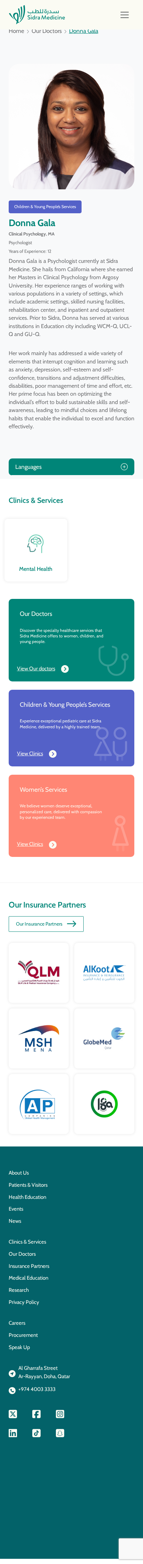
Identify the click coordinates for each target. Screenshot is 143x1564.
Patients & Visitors (28, 1185)
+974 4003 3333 (37, 1389)
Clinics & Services (27, 1242)
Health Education (27, 1197)
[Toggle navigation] (124, 15)
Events (16, 1209)
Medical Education (28, 1278)
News (15, 1221)
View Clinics (30, 753)
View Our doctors (36, 668)
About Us (19, 1173)
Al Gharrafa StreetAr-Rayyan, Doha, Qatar (44, 1372)
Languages (28, 466)
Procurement (23, 1335)
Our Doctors (47, 31)
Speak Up (19, 1347)
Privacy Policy (24, 1302)
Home (16, 31)
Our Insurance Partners (39, 924)
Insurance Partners (29, 1266)
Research (19, 1290)
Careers (17, 1323)
